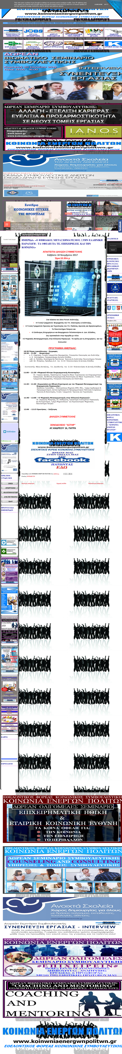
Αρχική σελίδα (61, 483)
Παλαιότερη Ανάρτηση (95, 483)
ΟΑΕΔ (10, 483)
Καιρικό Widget (9, 431)
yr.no (16, 441)
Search (113, 250)
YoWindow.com (6, 441)
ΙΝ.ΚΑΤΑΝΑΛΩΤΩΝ (11, 492)
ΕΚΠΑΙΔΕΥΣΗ (31, 476)
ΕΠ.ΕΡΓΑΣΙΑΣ (10, 488)
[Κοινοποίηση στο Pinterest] (71, 474)
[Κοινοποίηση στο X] (68, 474)
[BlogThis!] (66, 474)
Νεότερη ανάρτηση (28, 483)
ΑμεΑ (10, 501)
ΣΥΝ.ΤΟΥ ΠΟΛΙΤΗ (10, 497)
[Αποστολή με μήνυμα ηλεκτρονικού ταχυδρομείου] (64, 474)
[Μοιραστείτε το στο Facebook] (70, 474)
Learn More (98, 4)
